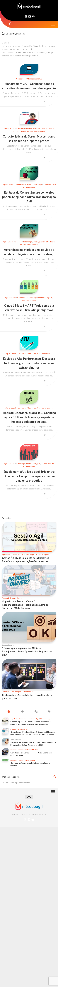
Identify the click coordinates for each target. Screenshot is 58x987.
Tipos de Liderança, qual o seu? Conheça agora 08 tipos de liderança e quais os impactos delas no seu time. (29, 417)
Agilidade (6, 554)
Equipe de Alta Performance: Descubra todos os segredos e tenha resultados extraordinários (29, 363)
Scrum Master (30, 760)
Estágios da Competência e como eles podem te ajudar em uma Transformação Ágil (29, 197)
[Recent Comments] (35, 711)
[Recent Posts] (9, 711)
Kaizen (28, 184)
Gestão (18, 242)
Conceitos (20, 79)
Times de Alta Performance (33, 131)
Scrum (44, 128)
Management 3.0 (34, 79)
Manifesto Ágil (28, 554)
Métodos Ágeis (33, 128)
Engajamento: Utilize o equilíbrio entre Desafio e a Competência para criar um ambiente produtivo (29, 476)
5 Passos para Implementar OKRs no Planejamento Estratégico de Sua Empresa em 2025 (27, 651)
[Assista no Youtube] (33, 16)
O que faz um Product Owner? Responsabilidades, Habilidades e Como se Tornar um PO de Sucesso (25, 605)
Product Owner (29, 301)
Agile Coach (9, 128)
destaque (13, 760)
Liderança (20, 128)
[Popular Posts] (22, 711)
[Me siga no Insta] (26, 16)
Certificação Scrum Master (22, 692)
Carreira (5, 692)
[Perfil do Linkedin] (29, 16)
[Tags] (49, 711)
